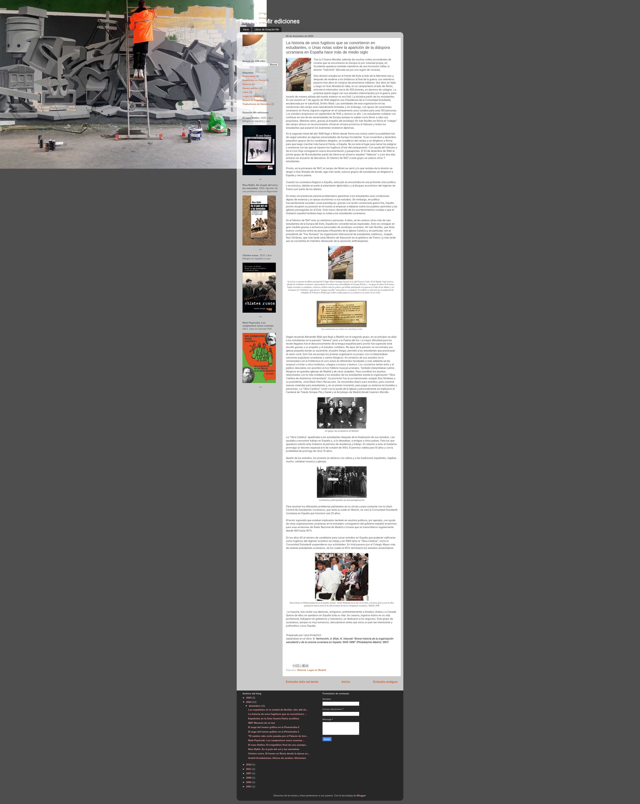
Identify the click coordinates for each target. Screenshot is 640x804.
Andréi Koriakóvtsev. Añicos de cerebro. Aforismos (277, 758)
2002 (249, 782)
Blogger (361, 795)
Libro (245, 92)
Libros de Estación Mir (267, 29)
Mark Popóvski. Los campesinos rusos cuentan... (276, 740)
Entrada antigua (385, 682)
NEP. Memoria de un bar (261, 723)
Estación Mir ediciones (270, 21)
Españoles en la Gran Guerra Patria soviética (273, 718)
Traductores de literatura (256, 104)
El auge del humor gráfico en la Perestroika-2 (273, 727)
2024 (249, 702)
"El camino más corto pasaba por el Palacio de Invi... (278, 736)
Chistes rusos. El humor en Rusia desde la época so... (279, 753)
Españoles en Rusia (253, 80)
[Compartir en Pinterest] (307, 665)
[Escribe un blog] (297, 665)
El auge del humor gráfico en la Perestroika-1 (273, 731)
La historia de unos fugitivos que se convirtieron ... (277, 714)
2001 (249, 786)
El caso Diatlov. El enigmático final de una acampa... (278, 745)
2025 (249, 697)
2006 (249, 777)
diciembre (255, 706)
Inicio (246, 29)
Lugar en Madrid (316, 670)
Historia (301, 670)
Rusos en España (252, 100)
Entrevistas (248, 76)
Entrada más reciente (302, 682)
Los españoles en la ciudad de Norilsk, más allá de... (278, 709)
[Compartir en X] (300, 665)
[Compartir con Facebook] (304, 665)
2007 (249, 773)
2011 (249, 769)
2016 (249, 764)
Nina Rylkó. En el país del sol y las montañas (273, 749)
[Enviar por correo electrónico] (294, 665)
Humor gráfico (250, 88)
